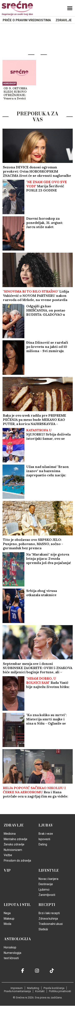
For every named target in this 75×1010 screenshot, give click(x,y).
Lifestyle (49, 870)
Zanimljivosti (47, 894)
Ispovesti (44, 839)
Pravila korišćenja (54, 988)
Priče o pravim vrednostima (27, 20)
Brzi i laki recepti (49, 913)
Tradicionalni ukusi (51, 924)
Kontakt (40, 991)
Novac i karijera (48, 879)
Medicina (10, 833)
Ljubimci (44, 889)
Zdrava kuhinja (48, 918)
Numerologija (12, 953)
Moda (7, 924)
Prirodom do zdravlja (17, 860)
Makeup (9, 918)
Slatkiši (43, 929)
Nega (7, 913)
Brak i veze (46, 833)
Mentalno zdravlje (15, 839)
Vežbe (8, 855)
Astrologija (17, 939)
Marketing (33, 988)
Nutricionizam (13, 850)
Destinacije (46, 884)
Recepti (47, 904)
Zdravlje (64, 20)
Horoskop (9, 83)
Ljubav (46, 825)
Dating (43, 844)
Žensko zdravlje (14, 844)
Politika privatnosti (60, 991)
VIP (7, 870)
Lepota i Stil (17, 904)
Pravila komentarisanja (17, 991)
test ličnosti (11, 958)
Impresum (17, 988)
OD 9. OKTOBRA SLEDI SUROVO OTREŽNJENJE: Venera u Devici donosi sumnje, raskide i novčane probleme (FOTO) (16, 93)
